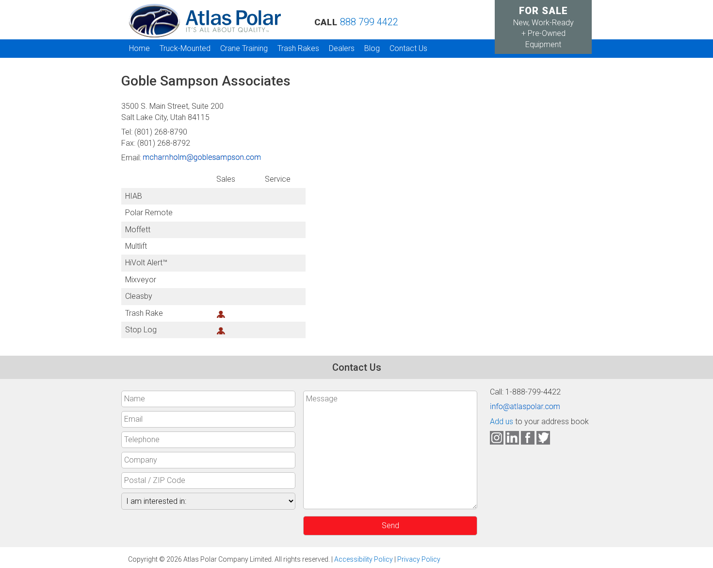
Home (139, 48)
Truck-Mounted (185, 48)
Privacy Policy (418, 559)
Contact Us (408, 48)
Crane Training (244, 48)
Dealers (342, 48)
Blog (372, 48)
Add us (501, 421)
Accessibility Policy (363, 559)
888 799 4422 (369, 22)
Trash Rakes (298, 48)
